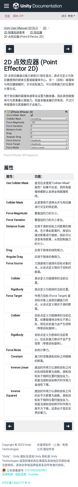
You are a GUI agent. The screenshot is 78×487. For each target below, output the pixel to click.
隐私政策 (20, 474)
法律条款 (7, 474)
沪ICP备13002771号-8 (16, 482)
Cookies (33, 474)
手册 (7, 15)
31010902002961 (36, 470)
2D (44, 28)
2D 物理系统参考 (14, 32)
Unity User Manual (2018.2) (21, 28)
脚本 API (18, 15)
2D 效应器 (36, 32)
